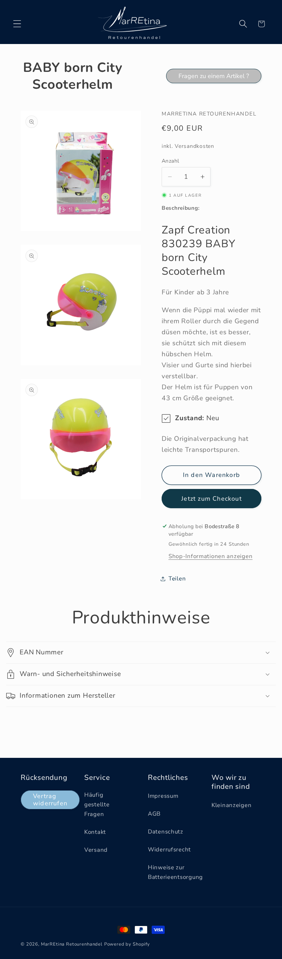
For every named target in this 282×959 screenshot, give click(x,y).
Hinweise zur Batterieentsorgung (175, 872)
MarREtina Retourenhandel (71, 944)
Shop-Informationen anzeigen (210, 556)
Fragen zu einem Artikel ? (213, 76)
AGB (154, 814)
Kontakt (95, 832)
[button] (17, 24)
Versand (96, 850)
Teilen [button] (177, 578)
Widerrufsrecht (169, 849)
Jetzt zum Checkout (211, 498)
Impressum (163, 796)
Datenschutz (165, 832)
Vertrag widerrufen (50, 799)
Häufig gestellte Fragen (96, 804)
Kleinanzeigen (231, 805)
